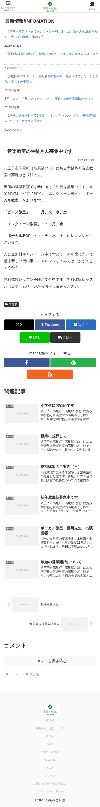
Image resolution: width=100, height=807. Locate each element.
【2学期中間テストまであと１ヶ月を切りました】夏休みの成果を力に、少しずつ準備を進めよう (51, 34)
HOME (50, 720)
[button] (65, 337)
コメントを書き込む (50, 661)
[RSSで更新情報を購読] (50, 374)
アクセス (50, 775)
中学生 (50, 736)
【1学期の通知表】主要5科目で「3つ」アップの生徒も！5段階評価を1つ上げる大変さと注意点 (50, 118)
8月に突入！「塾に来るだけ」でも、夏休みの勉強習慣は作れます (49, 98)
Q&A (50, 767)
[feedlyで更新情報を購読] (73, 362)
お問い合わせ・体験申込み (50, 783)
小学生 (50, 744)
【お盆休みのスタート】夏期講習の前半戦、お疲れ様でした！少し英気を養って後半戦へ (52, 78)
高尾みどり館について (50, 728)
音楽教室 (50, 760)
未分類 (13, 304)
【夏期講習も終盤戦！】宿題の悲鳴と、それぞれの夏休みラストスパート (52, 56)
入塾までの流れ (50, 752)
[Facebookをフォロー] (27, 362)
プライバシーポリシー (50, 791)
